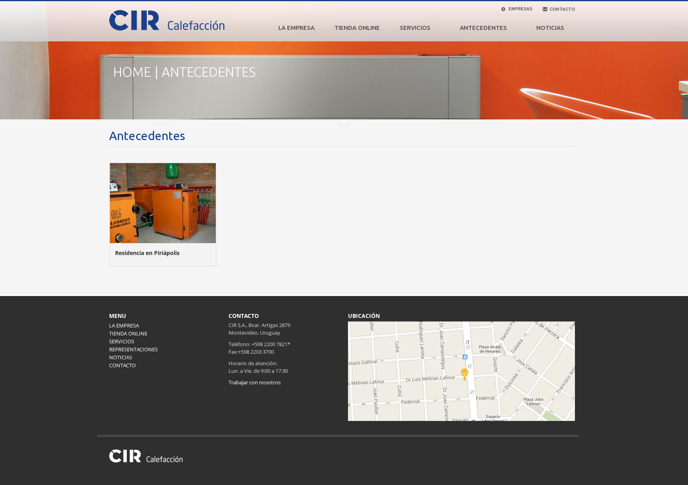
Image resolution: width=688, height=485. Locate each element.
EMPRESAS (519, 8)
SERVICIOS (415, 28)
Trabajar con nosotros (255, 382)
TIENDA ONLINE (357, 28)
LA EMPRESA (296, 28)
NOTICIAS (550, 28)
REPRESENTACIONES (133, 349)
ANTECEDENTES (483, 28)
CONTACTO (122, 365)
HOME (132, 71)
